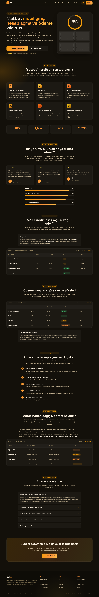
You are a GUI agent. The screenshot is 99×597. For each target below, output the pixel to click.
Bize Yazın (61, 584)
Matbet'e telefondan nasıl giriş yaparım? (33, 494)
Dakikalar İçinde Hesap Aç (18, 48)
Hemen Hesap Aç (50, 556)
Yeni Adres (77, 2)
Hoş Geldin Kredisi (44, 582)
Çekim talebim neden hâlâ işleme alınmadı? (33, 520)
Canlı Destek (62, 582)
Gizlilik (78, 582)
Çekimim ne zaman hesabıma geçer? (31, 508)
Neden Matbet (48, 2)
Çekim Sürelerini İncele (39, 48)
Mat (13, 3)
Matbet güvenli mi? (26, 526)
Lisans (78, 587)
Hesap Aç (61, 587)
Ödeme (70, 2)
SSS (83, 2)
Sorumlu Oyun (80, 584)
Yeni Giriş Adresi (44, 587)
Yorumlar (57, 2)
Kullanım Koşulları (81, 579)
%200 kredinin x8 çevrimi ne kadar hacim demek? (35, 514)
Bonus (63, 2)
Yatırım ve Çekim (44, 584)
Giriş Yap (89, 2)
